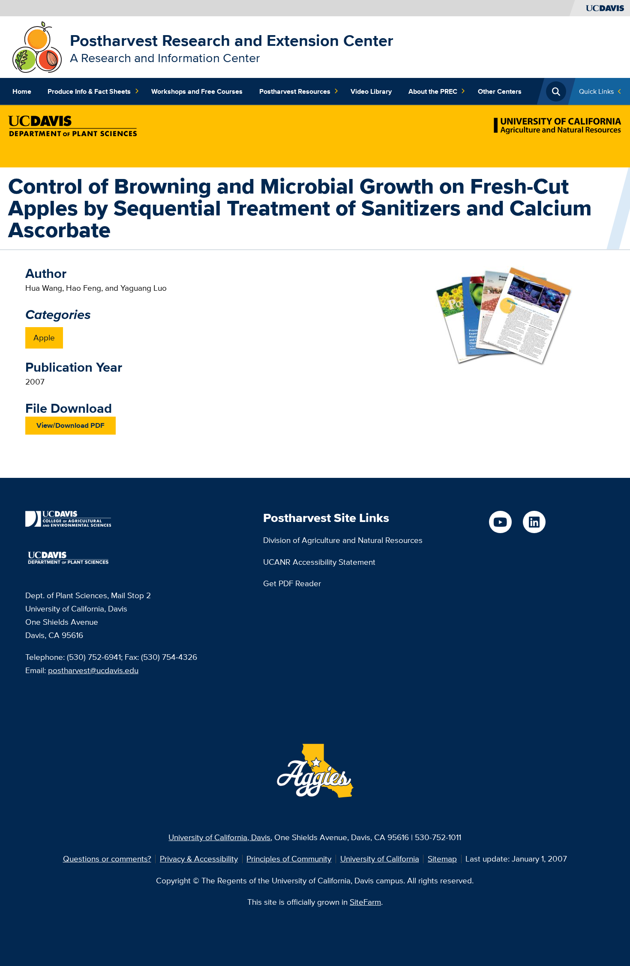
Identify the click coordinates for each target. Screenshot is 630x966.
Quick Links (596, 91)
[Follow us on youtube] (500, 522)
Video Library (371, 91)
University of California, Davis (219, 837)
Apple (44, 337)
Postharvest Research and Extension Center (231, 40)
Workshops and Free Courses (197, 91)
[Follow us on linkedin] (534, 522)
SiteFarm (365, 902)
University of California (379, 859)
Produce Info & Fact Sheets (89, 91)
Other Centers (500, 91)
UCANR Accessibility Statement (319, 562)
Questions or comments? (107, 859)
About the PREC (432, 91)
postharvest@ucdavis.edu (93, 670)
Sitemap (442, 859)
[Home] (37, 46)
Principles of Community (288, 859)
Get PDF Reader (292, 583)
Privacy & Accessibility (199, 859)
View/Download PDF (70, 425)
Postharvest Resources (294, 91)
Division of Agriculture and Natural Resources (343, 540)
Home (21, 91)
